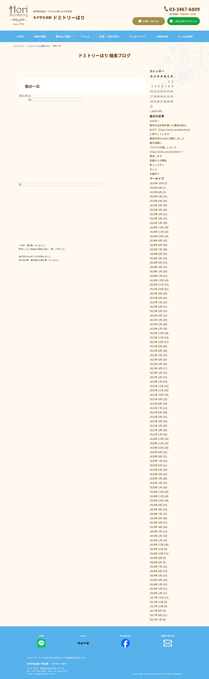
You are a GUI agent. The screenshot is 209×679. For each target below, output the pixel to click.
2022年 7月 (156, 355)
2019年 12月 (156, 492)
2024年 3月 (156, 267)
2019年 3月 (156, 531)
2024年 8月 (156, 245)
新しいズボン (157, 165)
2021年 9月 (156, 399)
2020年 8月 (156, 456)
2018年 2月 (156, 588)
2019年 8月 (156, 509)
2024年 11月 (156, 232)
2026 (154, 111)
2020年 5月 (156, 469)
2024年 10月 (156, 236)
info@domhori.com (45, 673)
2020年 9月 (156, 452)
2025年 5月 (156, 205)
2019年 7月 (156, 514)
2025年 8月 (156, 192)
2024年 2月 (156, 271)
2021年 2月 (156, 430)
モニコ (153, 169)
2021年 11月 (156, 390)
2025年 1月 (156, 223)
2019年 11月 (156, 496)
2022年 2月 (156, 377)
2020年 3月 (156, 478)
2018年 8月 (156, 562)
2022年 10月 (156, 342)
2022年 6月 (156, 359)
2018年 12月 (156, 544)
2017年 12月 (156, 597)
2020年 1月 (156, 487)
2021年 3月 (156, 425)
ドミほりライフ (137, 36)
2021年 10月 (156, 395)
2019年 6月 (156, 518)
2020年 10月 (156, 447)
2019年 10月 (156, 500)
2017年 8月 (156, 615)
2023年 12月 (156, 280)
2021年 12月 (156, 386)
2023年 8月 (156, 298)
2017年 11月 (156, 602)
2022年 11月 (156, 337)
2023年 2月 (156, 324)
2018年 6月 (156, 571)
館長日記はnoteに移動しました (167, 138)
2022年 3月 (156, 372)
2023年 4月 (156, 315)
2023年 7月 (156, 302)
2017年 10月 (156, 606)
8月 (159, 111)
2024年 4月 (156, 262)
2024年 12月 (156, 227)
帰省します (156, 156)
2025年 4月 (156, 209)
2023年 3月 (156, 320)
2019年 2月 (156, 536)
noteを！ (155, 121)
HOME (20, 36)
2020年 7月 (156, 461)
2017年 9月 (156, 610)
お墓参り (154, 174)
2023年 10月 (156, 289)
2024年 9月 (156, 240)
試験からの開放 (158, 160)
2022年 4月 (156, 368)
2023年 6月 (156, 306)
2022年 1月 (156, 381)
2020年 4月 (156, 474)
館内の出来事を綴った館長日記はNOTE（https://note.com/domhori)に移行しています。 (170, 129)
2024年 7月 (156, 249)
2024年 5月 (156, 258)
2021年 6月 (156, 412)
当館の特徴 (40, 36)
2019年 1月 (156, 540)
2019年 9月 (156, 505)
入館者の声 (162, 36)
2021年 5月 (156, 417)
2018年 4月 (156, 580)
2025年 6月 (156, 201)
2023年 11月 (156, 284)
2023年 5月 (156, 311)
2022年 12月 (156, 333)
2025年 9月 (156, 187)
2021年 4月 (156, 421)
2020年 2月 (156, 483)
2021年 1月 (156, 434)
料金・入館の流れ (109, 36)
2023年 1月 (156, 328)
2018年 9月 (156, 558)
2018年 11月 (156, 549)
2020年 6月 (156, 465)
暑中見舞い (156, 143)
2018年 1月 (156, 593)
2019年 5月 (156, 522)
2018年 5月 (156, 575)
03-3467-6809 (184, 9)
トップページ (18, 45)
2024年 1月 (156, 276)
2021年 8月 (156, 403)
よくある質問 (185, 36)
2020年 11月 (156, 443)
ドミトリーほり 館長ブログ (39, 45)
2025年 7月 (156, 196)
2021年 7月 (156, 408)
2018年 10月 (156, 553)
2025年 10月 (156, 183)
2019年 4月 (156, 527)
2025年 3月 (156, 214)
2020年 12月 (156, 439)
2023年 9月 (156, 293)
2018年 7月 (156, 566)
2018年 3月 (156, 584)
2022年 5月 (156, 364)
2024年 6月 (156, 254)
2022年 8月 (156, 350)
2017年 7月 (156, 619)
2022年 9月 (156, 346)
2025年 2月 (156, 218)
